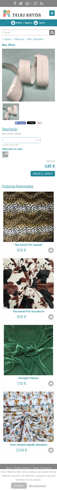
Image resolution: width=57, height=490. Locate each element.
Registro (28, 22)
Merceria (19, 39)
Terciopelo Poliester (28, 378)
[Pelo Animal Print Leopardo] (28, 217)
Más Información (37, 485)
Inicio (8, 468)
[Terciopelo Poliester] (28, 350)
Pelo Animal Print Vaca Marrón (28, 311)
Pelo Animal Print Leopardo (28, 244)
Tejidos (7, 39)
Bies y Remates (35, 39)
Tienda (35, 468)
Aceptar (19, 486)
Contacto (46, 468)
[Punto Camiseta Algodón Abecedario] (28, 417)
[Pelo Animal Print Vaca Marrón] (28, 283)
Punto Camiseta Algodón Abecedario (28, 444)
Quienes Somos (22, 468)
